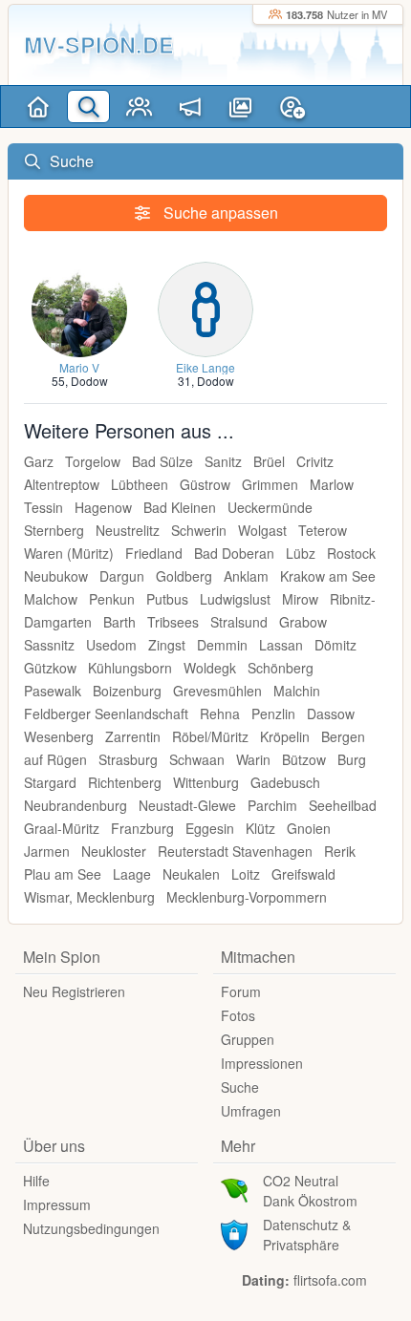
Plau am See (62, 874)
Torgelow (92, 461)
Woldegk (210, 667)
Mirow (300, 598)
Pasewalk (52, 690)
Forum (241, 991)
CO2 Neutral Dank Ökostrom (310, 1190)
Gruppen (247, 1039)
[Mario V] (79, 307)
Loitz (245, 874)
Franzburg (142, 828)
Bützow (304, 759)
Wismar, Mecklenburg (89, 896)
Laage (132, 874)
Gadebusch (285, 782)
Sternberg (54, 530)
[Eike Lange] (205, 307)
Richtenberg (125, 782)
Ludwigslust (235, 598)
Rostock (351, 553)
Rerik (340, 851)
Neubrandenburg (75, 805)
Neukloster (113, 851)
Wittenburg (206, 782)
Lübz (300, 553)
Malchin (296, 690)
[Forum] (189, 106)
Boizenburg (127, 690)
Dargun (121, 576)
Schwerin (199, 530)
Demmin (222, 644)
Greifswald (303, 874)
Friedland (154, 553)
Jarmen (47, 851)
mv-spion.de (99, 44)
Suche (240, 1087)
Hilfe (36, 1180)
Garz (39, 461)
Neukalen (191, 874)
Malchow (50, 598)
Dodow (89, 381)
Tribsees (173, 621)
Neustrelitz (128, 530)
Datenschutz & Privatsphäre (307, 1234)
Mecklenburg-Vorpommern (246, 896)
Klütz (260, 828)
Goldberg (184, 576)
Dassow (331, 713)
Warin (253, 759)
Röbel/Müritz (210, 736)
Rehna (220, 713)
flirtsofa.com (330, 1279)
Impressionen (262, 1063)
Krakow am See (328, 576)
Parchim (272, 805)
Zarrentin (133, 736)
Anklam (246, 576)
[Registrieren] (292, 106)
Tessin (43, 507)
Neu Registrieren (74, 991)
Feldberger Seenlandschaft (106, 713)
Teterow (322, 530)
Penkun (112, 598)
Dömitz (335, 644)
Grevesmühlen (217, 690)
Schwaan (197, 759)
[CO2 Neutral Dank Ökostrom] (234, 1189)
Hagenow (103, 507)
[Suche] (88, 106)
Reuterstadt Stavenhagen (235, 851)
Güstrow (205, 484)
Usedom (111, 644)
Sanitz (223, 461)
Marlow (332, 484)
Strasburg (128, 759)
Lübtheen (139, 484)
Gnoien (309, 828)
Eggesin (209, 828)
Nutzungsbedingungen (91, 1228)
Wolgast (262, 530)
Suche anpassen (219, 213)
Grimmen (270, 484)
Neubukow (56, 576)
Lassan (281, 644)
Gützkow (50, 667)
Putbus (167, 598)
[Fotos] (240, 106)
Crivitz (315, 461)
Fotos (238, 1015)
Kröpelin (285, 736)
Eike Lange (205, 367)
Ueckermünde (270, 507)
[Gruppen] (139, 106)
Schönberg (281, 667)
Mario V (79, 367)
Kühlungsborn (130, 667)
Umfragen (251, 1110)
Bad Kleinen (179, 507)
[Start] (37, 106)
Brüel (269, 461)
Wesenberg (59, 736)
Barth (119, 621)
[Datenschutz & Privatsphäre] (234, 1233)
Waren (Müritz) (69, 553)
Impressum (57, 1204)
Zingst (166, 644)
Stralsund (239, 621)
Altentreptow (61, 484)
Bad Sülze (162, 461)
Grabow (303, 621)
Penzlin (273, 713)
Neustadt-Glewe (187, 805)
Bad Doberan (234, 553)
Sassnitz (49, 644)
